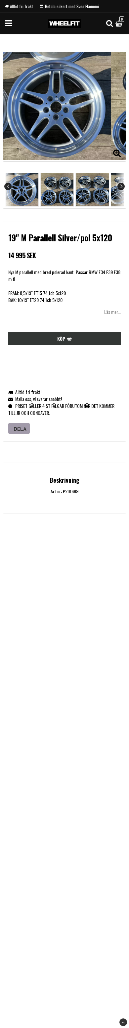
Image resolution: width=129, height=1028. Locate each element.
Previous (8, 186)
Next (121, 186)
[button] (119, 23)
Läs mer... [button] (112, 311)
